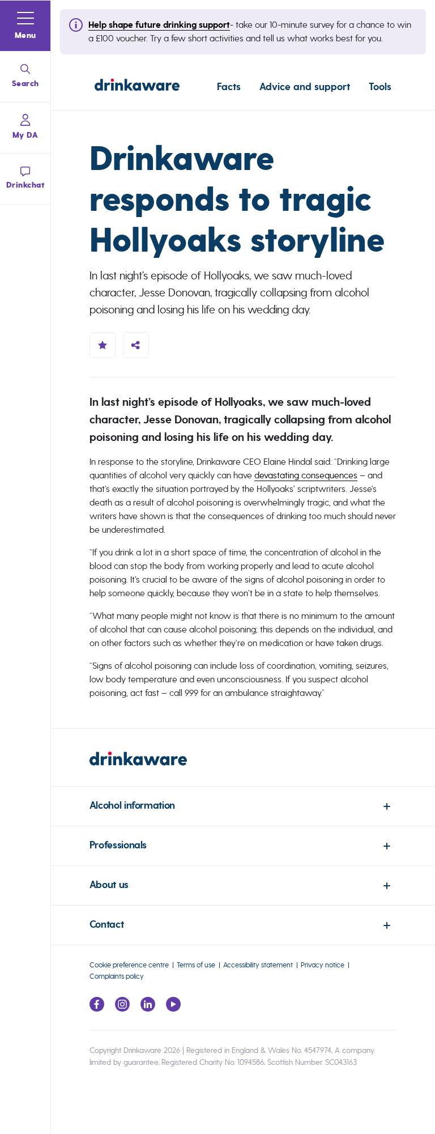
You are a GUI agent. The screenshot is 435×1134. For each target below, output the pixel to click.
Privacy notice (322, 965)
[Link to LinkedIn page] (147, 1008)
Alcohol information (132, 806)
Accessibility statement (258, 965)
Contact (106, 925)
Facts (229, 86)
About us (109, 885)
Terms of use (196, 965)
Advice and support (304, 86)
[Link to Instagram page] (122, 1008)
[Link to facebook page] (96, 1008)
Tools (380, 86)
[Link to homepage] (137, 87)
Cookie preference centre (129, 965)
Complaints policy (116, 976)
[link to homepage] (242, 769)
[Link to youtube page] (173, 1008)
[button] (25, 26)
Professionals (118, 845)
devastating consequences (305, 475)
